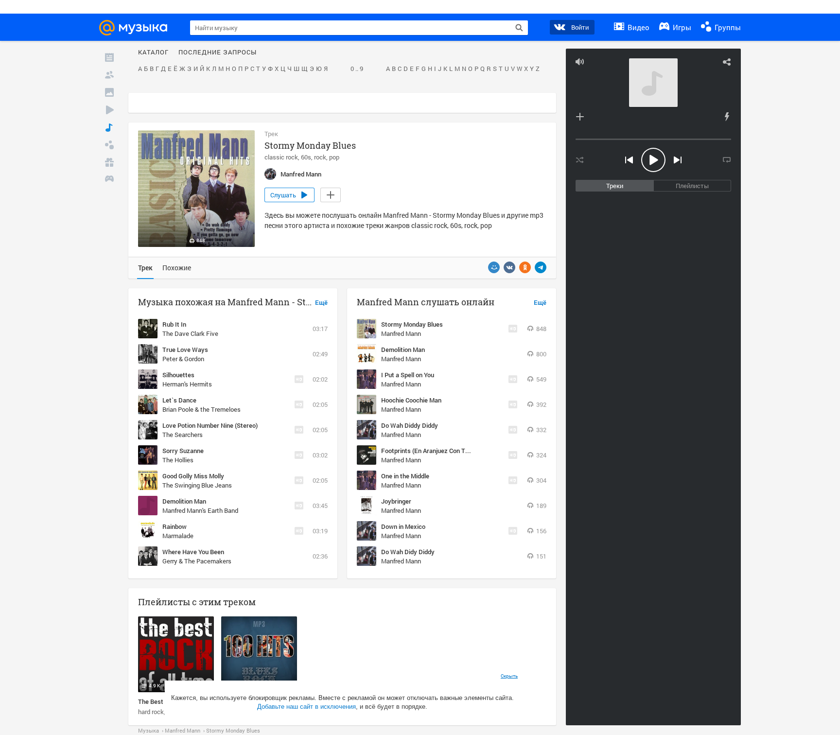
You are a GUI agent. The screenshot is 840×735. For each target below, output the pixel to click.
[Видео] (109, 110)
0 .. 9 (356, 69)
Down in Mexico (403, 526)
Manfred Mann (401, 333)
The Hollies (177, 459)
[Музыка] (109, 127)
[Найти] (519, 27)
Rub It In (174, 324)
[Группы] (109, 145)
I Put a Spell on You (407, 374)
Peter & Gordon (183, 358)
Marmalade (177, 535)
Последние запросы (217, 52)
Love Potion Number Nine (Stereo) (210, 425)
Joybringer (396, 501)
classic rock (281, 157)
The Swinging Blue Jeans (197, 485)
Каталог (153, 52)
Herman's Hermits (187, 384)
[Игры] (109, 180)
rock (320, 157)
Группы (727, 27)
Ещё (321, 303)
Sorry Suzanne (183, 450)
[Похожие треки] (726, 116)
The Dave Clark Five (190, 333)
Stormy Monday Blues (412, 324)
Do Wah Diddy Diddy (409, 425)
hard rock (151, 711)
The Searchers (182, 434)
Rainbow (174, 526)
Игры (681, 27)
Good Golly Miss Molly (193, 476)
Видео (637, 27)
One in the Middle (405, 476)
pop (334, 157)
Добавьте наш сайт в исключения (306, 706)
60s (306, 157)
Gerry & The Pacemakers (196, 561)
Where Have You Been (193, 551)
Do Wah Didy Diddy (408, 551)
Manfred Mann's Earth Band (200, 510)
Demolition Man (184, 501)
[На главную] (137, 27)
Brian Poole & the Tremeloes (201, 409)
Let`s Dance (179, 400)
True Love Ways (185, 349)
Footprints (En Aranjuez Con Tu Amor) (434, 450)
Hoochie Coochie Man (411, 400)
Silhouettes (178, 374)
